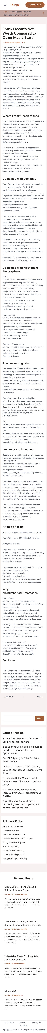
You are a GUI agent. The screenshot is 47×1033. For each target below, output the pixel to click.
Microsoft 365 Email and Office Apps (18, 838)
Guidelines (23, 1023)
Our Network (9, 1023)
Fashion (7, 894)
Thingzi (15, 4)
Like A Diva (10, 991)
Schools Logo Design (11, 846)
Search (40, 718)
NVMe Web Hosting (11, 830)
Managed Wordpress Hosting (15, 858)
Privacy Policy (37, 1023)
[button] (35, 5)
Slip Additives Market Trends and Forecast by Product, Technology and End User (22, 792)
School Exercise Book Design (15, 834)
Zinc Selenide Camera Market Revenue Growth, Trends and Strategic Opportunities (22, 750)
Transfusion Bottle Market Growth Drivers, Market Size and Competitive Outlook (22, 781)
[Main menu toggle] (4, 4)
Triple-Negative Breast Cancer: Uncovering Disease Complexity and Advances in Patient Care (21, 804)
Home (6, 12)
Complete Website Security (14, 850)
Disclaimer (23, 1025)
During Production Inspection (15, 842)
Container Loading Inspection (15, 854)
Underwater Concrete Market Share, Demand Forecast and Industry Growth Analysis (23, 769)
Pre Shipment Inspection (13, 826)
